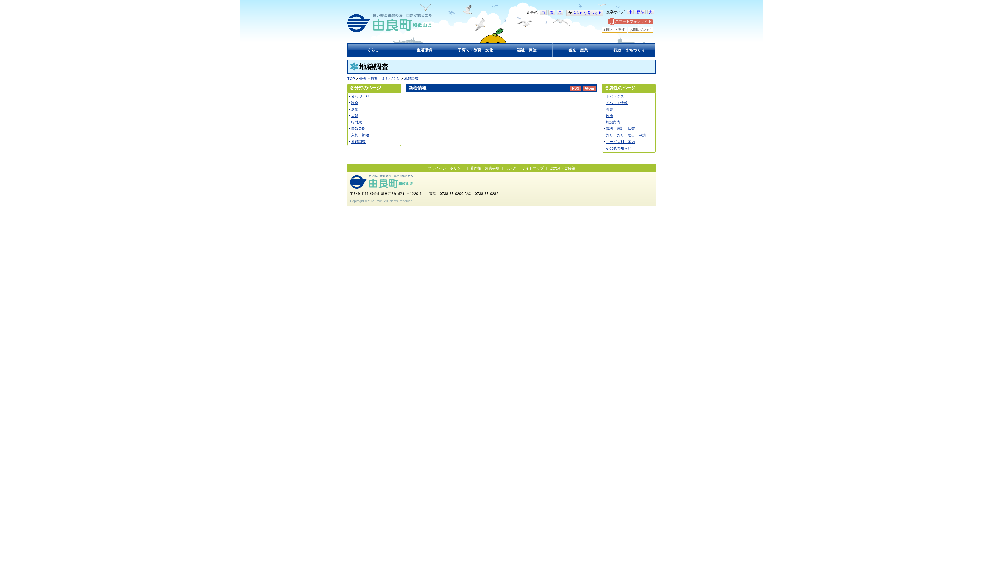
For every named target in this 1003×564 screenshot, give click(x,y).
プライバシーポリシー (446, 168)
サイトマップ (533, 168)
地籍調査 (411, 78)
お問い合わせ (640, 29)
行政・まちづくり (385, 78)
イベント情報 (617, 103)
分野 (362, 78)
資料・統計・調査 (620, 129)
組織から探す (614, 29)
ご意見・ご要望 (562, 168)
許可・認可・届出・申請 (626, 135)
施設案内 (613, 122)
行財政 (356, 122)
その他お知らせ (618, 148)
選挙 (354, 109)
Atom (589, 88)
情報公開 (358, 129)
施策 (609, 116)
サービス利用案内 (620, 142)
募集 (609, 109)
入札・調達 (360, 135)
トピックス (615, 96)
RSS (575, 88)
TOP (351, 78)
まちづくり (360, 96)
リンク (510, 168)
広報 (354, 116)
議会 (354, 103)
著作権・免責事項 (484, 168)
